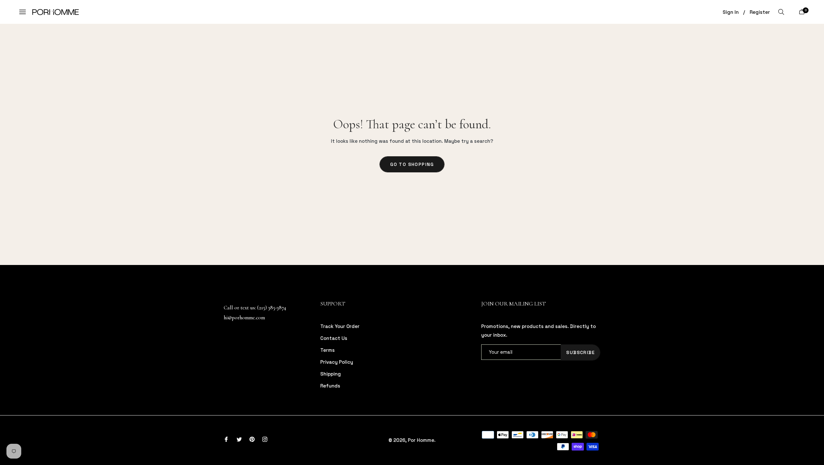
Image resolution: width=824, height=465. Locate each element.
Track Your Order (340, 326)
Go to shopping (412, 164)
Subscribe (580, 352)
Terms (327, 350)
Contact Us (333, 338)
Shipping (330, 374)
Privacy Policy (336, 362)
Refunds (330, 386)
